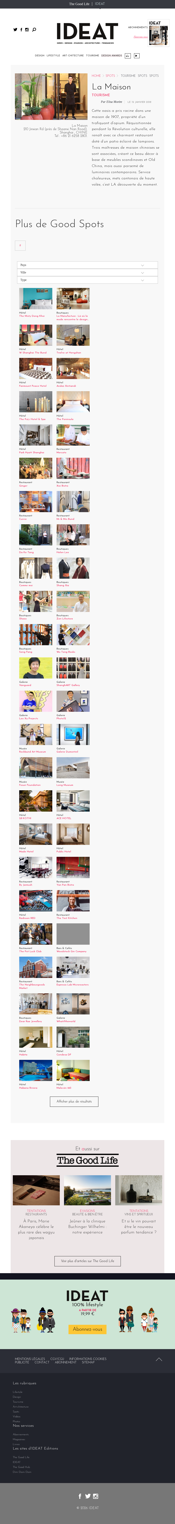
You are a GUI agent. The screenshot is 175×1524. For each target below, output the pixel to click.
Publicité (22, 1362)
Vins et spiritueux (138, 1214)
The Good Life (79, 4)
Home (96, 76)
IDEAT (100, 4)
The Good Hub (21, 1467)
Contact (42, 1362)
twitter (15, 29)
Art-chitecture (73, 55)
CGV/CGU (57, 1359)
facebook (21, 29)
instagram (27, 29)
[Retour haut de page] (159, 1359)
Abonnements (21, 1434)
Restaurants (36, 1214)
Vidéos (137, 55)
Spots (110, 76)
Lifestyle (53, 55)
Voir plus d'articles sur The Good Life (87, 1261)
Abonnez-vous (87, 1329)
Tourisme (92, 55)
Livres (16, 1444)
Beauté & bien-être (87, 1214)
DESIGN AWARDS (111, 55)
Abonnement (66, 1362)
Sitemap (88, 1362)
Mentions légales (30, 1359)
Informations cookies (87, 1359)
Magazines (19, 1439)
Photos (16, 1421)
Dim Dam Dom (22, 1472)
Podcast (128, 55)
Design (39, 55)
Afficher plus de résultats (74, 1101)
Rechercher (34, 30)
